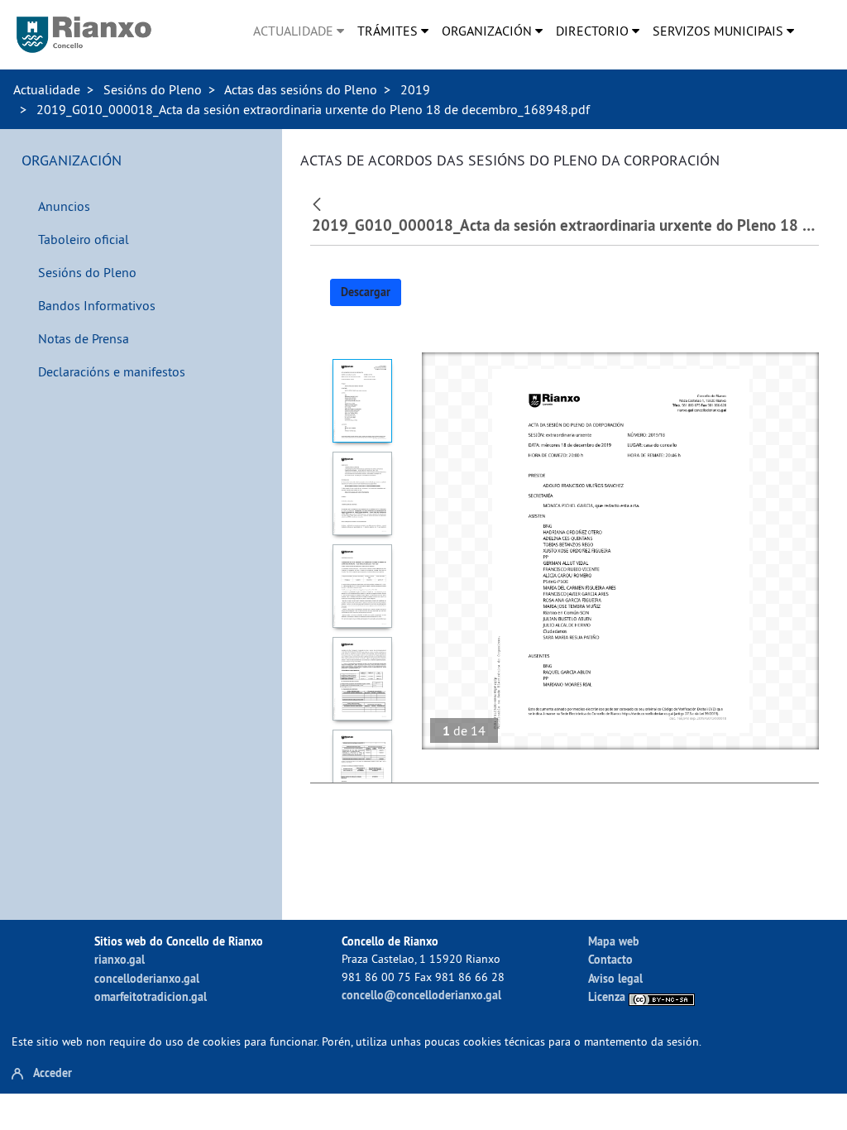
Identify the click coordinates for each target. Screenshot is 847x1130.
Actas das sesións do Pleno (300, 89)
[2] (361, 493)
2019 (415, 89)
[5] (361, 771)
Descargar (365, 292)
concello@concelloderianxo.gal (421, 995)
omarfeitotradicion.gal (150, 996)
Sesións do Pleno (152, 89)
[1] (361, 401)
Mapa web (613, 941)
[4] (361, 678)
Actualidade (46, 89)
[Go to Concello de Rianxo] (84, 34)
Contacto (610, 959)
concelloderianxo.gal (146, 978)
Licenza (608, 996)
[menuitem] (298, 30)
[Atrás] (319, 203)
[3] (361, 586)
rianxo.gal (119, 959)
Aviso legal (615, 978)
